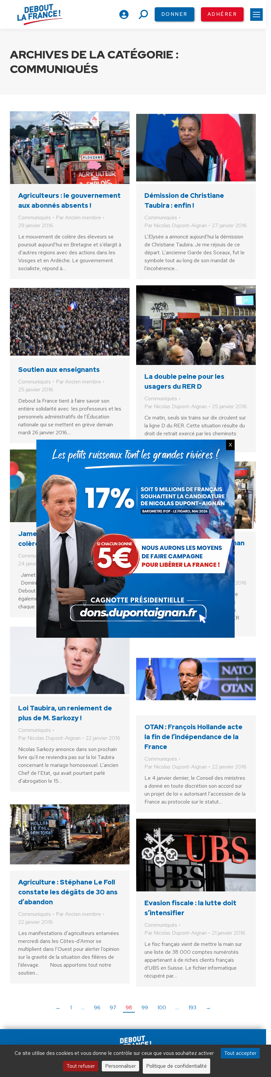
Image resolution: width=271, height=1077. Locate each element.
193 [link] (192, 1007)
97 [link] (113, 1007)
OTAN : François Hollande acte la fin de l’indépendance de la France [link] (193, 737)
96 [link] (97, 1007)
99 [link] (144, 1007)
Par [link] (78, 217)
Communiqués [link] (34, 217)
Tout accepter (240, 1053)
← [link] (58, 1007)
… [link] (83, 1007)
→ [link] (208, 1007)
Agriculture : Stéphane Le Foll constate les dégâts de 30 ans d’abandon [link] (68, 892)
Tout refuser (80, 1065)
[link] (256, 14)
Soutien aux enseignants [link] (59, 369)
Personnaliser (120, 1065)
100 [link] (161, 1007)
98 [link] (129, 1007)
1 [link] (71, 1007)
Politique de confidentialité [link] (176, 1065)
